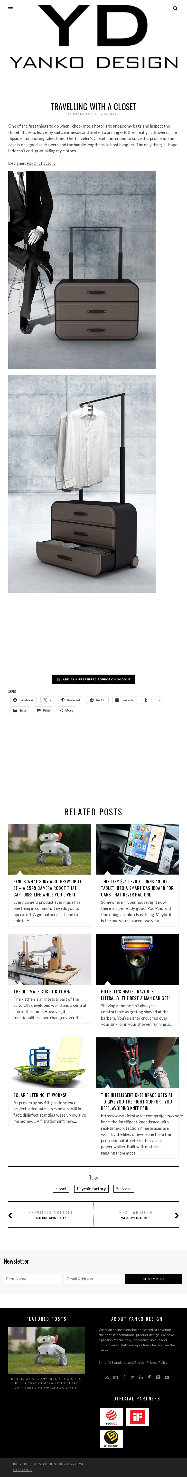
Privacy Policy (157, 1362)
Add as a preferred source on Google (96, 679)
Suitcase (123, 1188)
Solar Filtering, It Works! (39, 1095)
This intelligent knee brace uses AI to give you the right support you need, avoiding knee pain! (136, 1101)
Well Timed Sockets (136, 1214)
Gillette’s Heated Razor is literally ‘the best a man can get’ (135, 994)
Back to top (21, 1470)
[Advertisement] (93, 84)
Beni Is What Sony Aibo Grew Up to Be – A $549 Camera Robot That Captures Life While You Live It (48, 888)
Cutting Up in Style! (51, 1214)
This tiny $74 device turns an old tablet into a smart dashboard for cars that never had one (137, 888)
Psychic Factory (41, 163)
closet (61, 1188)
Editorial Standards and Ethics (121, 1362)
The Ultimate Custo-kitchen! (42, 991)
